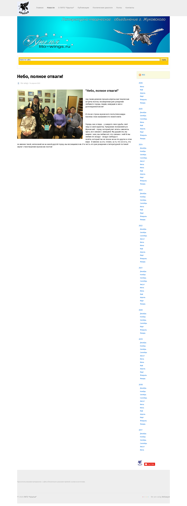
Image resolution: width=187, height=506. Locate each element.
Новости (51, 7)
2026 (141, 83)
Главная (39, 7)
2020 (141, 310)
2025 (140, 109)
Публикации (83, 7)
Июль (142, 164)
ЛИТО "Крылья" (30, 497)
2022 (140, 226)
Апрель (142, 93)
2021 (140, 268)
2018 (141, 385)
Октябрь (143, 116)
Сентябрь (143, 119)
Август (142, 161)
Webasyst (166, 497)
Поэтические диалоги (103, 7)
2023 (140, 190)
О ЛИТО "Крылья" (66, 7)
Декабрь (143, 112)
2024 (141, 144)
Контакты (129, 7)
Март (142, 96)
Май (141, 90)
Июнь (142, 87)
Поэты (119, 7)
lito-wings (24, 83)
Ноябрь (143, 151)
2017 (140, 430)
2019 (141, 339)
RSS (143, 75)
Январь (143, 103)
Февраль (143, 100)
